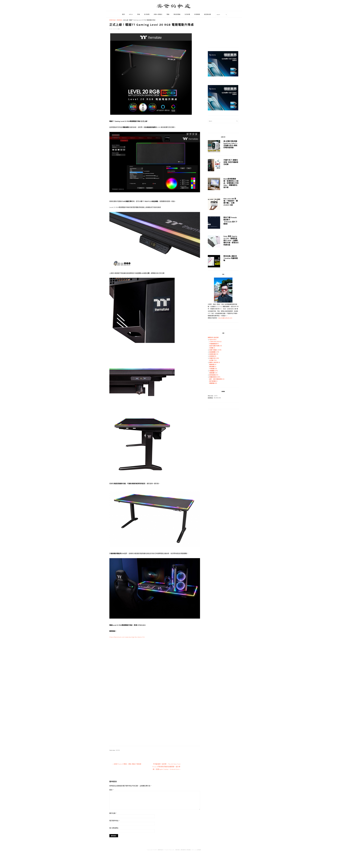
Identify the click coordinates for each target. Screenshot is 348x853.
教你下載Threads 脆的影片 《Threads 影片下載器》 (230, 220)
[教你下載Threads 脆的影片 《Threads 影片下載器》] (214, 222)
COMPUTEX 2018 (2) (215, 341)
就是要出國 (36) (213, 354)
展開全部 (210, 337)
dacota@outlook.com (225, 318)
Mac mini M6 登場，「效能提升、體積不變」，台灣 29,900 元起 (230, 202)
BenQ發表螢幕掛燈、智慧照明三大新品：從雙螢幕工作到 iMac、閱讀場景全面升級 (231, 183)
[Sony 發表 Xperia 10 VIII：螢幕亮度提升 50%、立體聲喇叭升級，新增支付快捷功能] (214, 241)
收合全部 (216, 337)
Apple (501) (212, 339)
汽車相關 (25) (213, 368)
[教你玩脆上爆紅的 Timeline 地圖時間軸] (214, 261)
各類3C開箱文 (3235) (215, 350)
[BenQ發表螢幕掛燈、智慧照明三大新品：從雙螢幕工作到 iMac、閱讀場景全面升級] (214, 184)
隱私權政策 (183, 849)
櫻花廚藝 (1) (212, 366)
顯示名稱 (112, 813)
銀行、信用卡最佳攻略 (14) (216, 379)
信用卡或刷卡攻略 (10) (215, 345)
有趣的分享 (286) (214, 358)
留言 (111, 790)
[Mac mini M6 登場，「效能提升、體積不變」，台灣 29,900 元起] (214, 204)
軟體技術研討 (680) (214, 377)
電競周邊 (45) (213, 383)
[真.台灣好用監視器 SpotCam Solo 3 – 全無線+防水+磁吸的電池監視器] (214, 146)
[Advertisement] (154, 659)
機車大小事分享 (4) (214, 362)
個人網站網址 (113, 828)
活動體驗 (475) (213, 370)
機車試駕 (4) (212, 364)
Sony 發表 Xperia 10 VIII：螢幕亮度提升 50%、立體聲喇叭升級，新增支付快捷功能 (231, 240)
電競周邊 (118, 750)
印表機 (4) (212, 348)
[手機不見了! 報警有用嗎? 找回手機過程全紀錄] (214, 165)
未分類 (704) (213, 360)
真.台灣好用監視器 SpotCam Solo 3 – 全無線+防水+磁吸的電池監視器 (230, 144)
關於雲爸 (178, 849)
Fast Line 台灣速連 (196, 849)
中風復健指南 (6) (214, 343)
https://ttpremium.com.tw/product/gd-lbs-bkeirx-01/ (127, 637)
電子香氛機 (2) (213, 381)
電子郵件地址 (114, 821)
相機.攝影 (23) (213, 372)
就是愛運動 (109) (214, 352)
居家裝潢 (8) (212, 356)
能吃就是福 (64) (213, 375)
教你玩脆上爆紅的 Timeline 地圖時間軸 (230, 258)
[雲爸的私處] (174, 9)
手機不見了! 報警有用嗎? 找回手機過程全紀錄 (230, 162)
